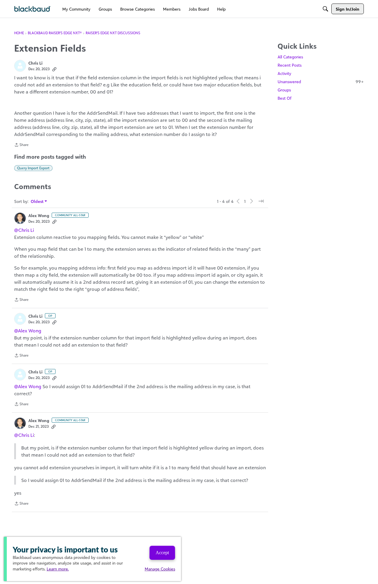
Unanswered (321, 81)
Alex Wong (38, 215)
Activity (284, 73)
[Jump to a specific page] (261, 201)
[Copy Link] (54, 69)
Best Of (284, 98)
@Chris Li (24, 230)
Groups (284, 89)
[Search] (325, 9)
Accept (162, 552)
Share (21, 145)
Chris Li (35, 62)
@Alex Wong (27, 331)
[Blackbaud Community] (32, 9)
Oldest (37, 201)
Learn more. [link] (58, 568)
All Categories (290, 56)
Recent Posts (290, 65)
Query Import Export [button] (33, 168)
